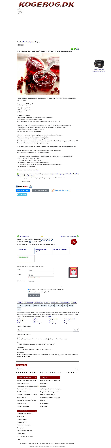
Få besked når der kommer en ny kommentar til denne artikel (46, 289)
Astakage (43, 386)
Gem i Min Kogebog (23, 190)
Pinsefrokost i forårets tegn (24, 431)
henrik (18, 337)
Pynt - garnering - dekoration (25, 436)
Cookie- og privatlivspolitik (66, 443)
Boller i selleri (20, 416)
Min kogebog (60, 174)
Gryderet (35, 319)
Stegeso (66, 323)
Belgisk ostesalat (22, 392)
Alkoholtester (20, 319)
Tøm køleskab (71, 174)
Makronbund (43, 383)
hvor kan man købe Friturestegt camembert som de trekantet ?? (35, 349)
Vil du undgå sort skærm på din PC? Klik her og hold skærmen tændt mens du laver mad (44, 51)
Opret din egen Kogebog (40, 190)
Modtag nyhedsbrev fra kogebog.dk (39, 292)
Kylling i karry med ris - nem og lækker (51, 380)
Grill (66, 174)
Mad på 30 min (30, 176)
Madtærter (51, 321)
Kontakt (56, 443)
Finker (18, 439)
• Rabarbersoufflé (23, 257)
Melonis (42, 400)
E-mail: (19, 274)
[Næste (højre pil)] (74, 48)
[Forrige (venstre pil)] (72, 48)
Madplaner (53, 174)
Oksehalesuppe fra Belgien (24, 413)
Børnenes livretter (22, 419)
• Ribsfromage (22, 249)
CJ (18, 342)
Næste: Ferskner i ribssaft (68, 236)
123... (76, 372)
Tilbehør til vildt (21, 433)
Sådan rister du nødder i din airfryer (50, 397)
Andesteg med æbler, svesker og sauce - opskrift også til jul (51, 389)
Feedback (23, 194)
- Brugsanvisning (21, 422)
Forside (25, 42)
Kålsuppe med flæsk (23, 406)
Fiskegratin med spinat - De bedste (27, 394)
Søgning (31, 42)
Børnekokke (20, 321)
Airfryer (50, 316)
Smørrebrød (67, 321)
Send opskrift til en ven (62, 190)
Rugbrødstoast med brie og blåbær (27, 380)
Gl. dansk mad (21, 323)
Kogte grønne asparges (23, 425)
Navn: (19, 269)
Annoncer (50, 443)
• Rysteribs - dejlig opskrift (40, 250)
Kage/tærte (36, 321)
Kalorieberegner (37, 323)
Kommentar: (20, 281)
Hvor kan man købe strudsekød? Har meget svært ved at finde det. (36, 344)
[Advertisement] (48, 27)
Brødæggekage (21, 403)
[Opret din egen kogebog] (73, 273)
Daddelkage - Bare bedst (24, 389)
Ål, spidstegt (43, 406)
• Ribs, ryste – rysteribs (60, 249)
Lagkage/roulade (53, 319)
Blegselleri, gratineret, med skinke (26, 400)
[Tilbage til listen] (42, 236)
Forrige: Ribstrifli (24, 236)
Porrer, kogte (20, 428)
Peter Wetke (20, 347)
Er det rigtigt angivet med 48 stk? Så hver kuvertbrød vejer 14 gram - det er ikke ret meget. (42, 339)
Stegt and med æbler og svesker (49, 392)
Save (27, 186)
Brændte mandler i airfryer (47, 394)
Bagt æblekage (44, 403)
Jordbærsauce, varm (23, 383)
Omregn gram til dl (69, 319)
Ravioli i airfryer (21, 397)
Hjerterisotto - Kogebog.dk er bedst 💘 (28, 386)
